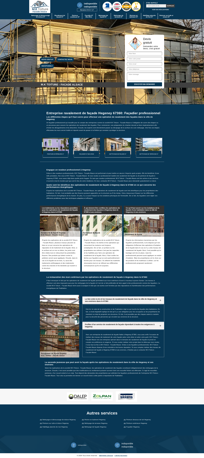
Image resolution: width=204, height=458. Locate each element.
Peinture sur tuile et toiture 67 (166, 16)
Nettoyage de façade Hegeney (95, 427)
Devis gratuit (47, 59)
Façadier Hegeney (133, 427)
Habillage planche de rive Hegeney (55, 427)
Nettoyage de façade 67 (103, 16)
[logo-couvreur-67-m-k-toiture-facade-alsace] (39, 6)
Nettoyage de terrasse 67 (118, 16)
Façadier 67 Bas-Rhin (89, 16)
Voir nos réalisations (160, 9)
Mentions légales (106, 455)
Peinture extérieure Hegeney (136, 423)
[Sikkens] (126, 396)
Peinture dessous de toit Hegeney (138, 419)
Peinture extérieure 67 (74, 16)
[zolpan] (102, 396)
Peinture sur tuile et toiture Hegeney (55, 423)
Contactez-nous (121, 455)
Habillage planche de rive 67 (149, 16)
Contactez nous (65, 59)
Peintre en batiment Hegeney (95, 419)
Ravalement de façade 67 (60, 16)
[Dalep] (77, 396)
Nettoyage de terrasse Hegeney (96, 423)
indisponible (90, 3)
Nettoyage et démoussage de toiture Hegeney (59, 419)
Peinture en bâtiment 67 (134, 16)
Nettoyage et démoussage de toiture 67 (40, 16)
